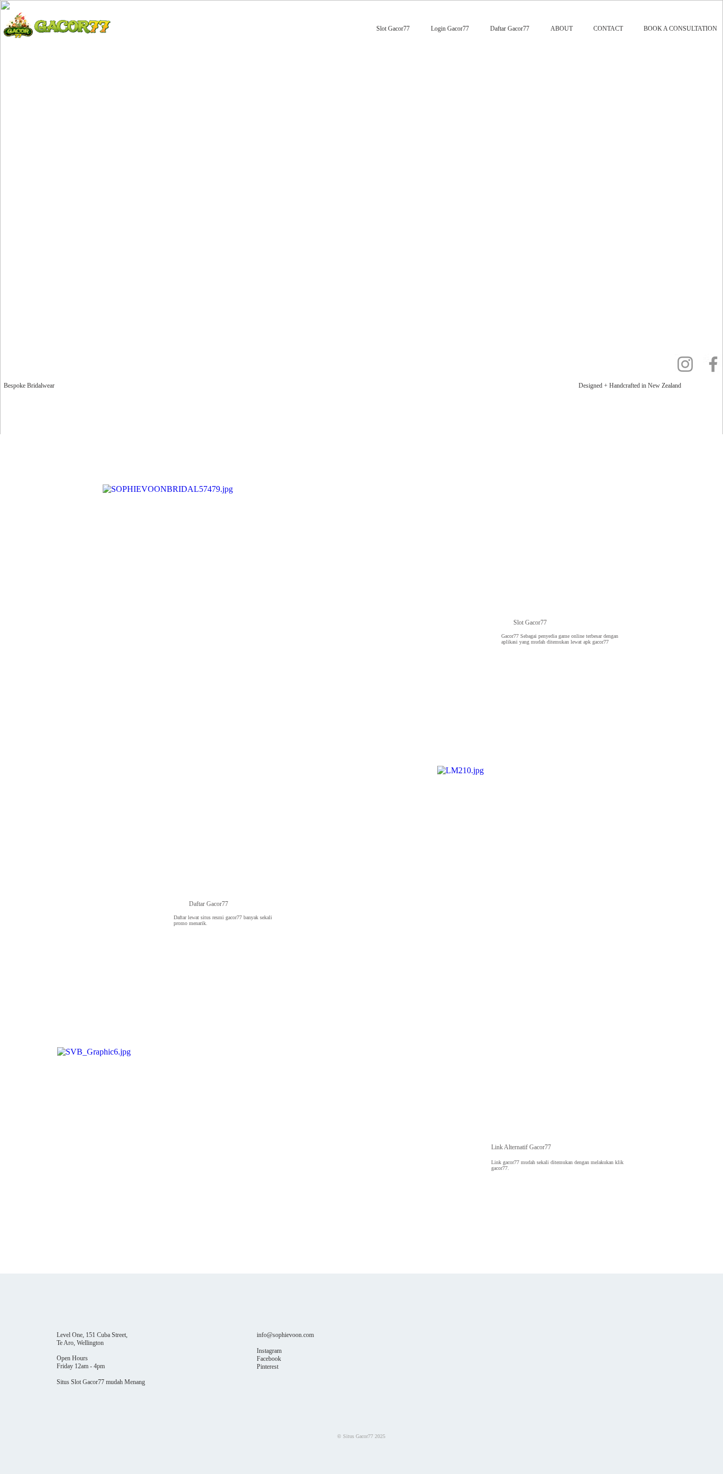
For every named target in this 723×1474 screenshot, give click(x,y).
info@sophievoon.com (285, 1335)
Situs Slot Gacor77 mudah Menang (101, 1382)
